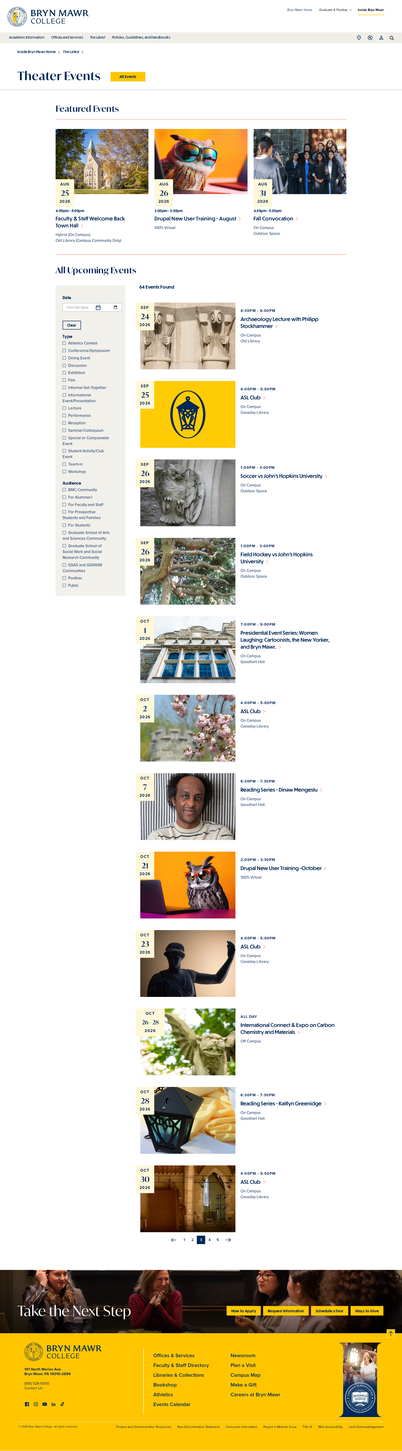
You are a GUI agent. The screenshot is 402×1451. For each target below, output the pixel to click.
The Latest (97, 37)
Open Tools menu (370, 39)
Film (71, 380)
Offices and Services (67, 37)
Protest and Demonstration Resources (143, 1426)
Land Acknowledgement (366, 1426)
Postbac (75, 578)
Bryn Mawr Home (299, 9)
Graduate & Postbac (333, 10)
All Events (128, 76)
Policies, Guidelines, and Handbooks (141, 37)
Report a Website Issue (280, 1426)
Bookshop (165, 1385)
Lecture (74, 408)
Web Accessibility (330, 1426)
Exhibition (76, 373)
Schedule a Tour (330, 1311)
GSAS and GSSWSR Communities (82, 568)
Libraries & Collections (178, 1375)
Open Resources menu (381, 39)
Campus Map (246, 1375)
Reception (77, 423)
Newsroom (243, 1355)
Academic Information (26, 37)
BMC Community (82, 490)
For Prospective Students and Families (82, 515)
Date (67, 297)
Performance (79, 415)
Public (73, 585)
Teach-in (75, 464)
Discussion (77, 365)
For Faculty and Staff (85, 505)
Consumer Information (242, 1426)
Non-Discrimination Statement (198, 1426)
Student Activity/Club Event (83, 454)
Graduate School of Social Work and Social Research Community (82, 551)
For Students (79, 525)
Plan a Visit (243, 1365)
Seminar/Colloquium (86, 430)
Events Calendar (172, 1404)
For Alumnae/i (80, 497)
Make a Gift (244, 1385)
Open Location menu (359, 39)
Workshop (77, 472)
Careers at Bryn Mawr (255, 1394)
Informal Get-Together (87, 388)
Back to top (391, 1332)
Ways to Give (367, 1311)
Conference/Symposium (89, 351)
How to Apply (243, 1311)
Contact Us (33, 1388)
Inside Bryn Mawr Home (36, 52)
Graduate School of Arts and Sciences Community (86, 535)
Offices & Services (173, 1355)
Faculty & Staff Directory (181, 1365)
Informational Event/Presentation (79, 398)
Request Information (286, 1311)
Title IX (307, 1426)
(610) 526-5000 (36, 1383)
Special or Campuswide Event (86, 441)
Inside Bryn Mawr (371, 9)
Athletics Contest (82, 343)
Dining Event (79, 358)
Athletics (163, 1394)
